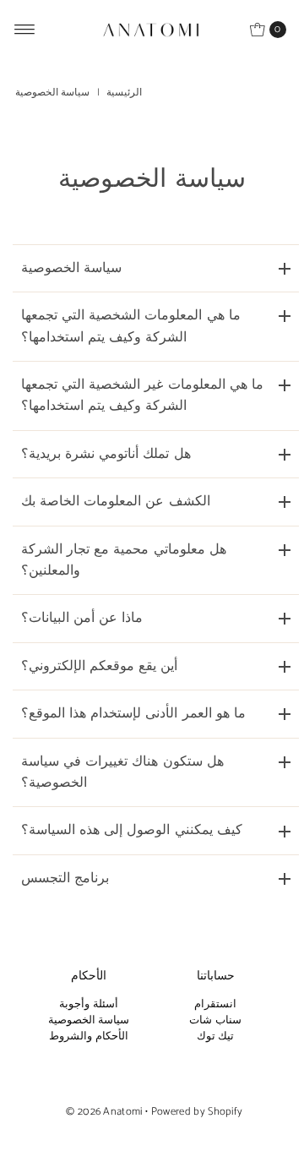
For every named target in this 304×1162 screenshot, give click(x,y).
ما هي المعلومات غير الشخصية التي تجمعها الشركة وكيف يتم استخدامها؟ (142, 395)
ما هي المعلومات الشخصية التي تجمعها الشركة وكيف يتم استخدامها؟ (131, 326)
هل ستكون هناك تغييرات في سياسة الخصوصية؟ (122, 772)
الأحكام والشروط (88, 1036)
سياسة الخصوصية (71, 268)
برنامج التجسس (65, 878)
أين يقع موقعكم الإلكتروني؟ (99, 666)
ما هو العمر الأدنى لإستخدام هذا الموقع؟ (133, 713)
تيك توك (215, 1036)
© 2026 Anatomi (104, 1112)
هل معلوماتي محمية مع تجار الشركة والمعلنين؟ (123, 560)
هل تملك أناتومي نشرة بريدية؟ (106, 454)
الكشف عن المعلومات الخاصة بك (115, 501)
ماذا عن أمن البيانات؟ (82, 618)
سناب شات (215, 1020)
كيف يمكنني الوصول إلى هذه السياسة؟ (131, 830)
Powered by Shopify (197, 1112)
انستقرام (215, 1004)
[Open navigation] (25, 29)
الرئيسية (124, 93)
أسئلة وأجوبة (88, 1004)
